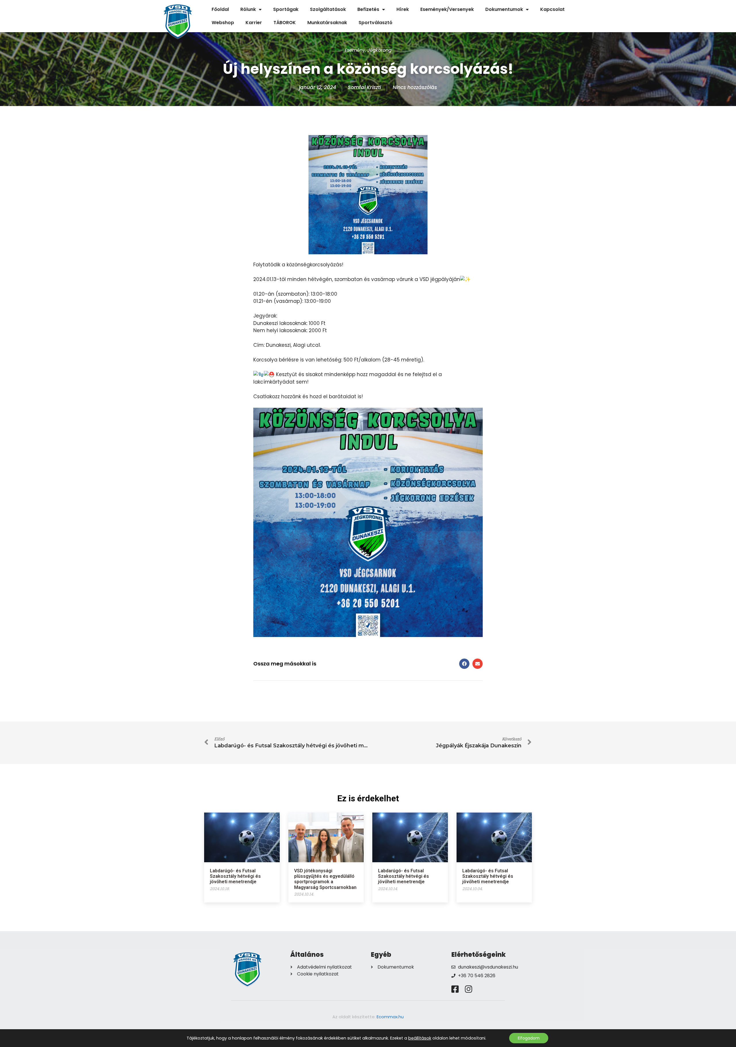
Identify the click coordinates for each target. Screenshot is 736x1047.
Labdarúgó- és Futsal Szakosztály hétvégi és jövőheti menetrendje (235, 876)
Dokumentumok (504, 9)
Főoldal (220, 9)
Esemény (355, 50)
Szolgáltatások (328, 9)
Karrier (254, 22)
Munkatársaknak (327, 22)
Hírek (402, 9)
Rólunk (248, 9)
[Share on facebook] (464, 664)
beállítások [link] (419, 1038)
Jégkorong (379, 50)
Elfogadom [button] (529, 1038)
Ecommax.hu (390, 1017)
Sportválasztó (375, 22)
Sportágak (285, 9)
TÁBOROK (284, 22)
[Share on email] (477, 664)
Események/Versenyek (447, 9)
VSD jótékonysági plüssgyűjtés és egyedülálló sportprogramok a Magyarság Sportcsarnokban (325, 879)
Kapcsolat (552, 9)
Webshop (223, 22)
